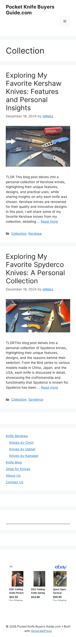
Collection (19, 234)
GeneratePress (41, 631)
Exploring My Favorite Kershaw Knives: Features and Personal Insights (33, 91)
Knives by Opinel (22, 449)
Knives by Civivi (21, 443)
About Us (13, 476)
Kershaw (35, 234)
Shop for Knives (18, 469)
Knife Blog (14, 462)
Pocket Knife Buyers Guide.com (30, 10)
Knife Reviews (17, 436)
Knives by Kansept (23, 456)
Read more (49, 222)
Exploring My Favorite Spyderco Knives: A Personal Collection (35, 268)
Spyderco (35, 399)
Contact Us (14, 482)
